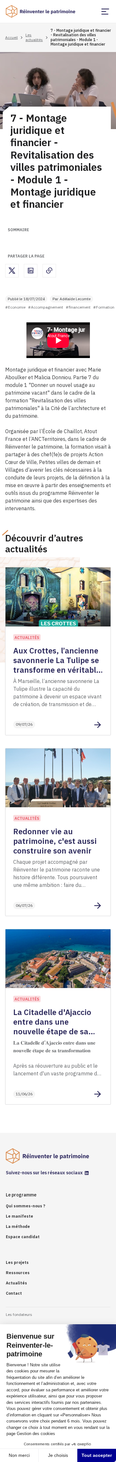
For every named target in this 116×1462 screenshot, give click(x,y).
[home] (41, 11)
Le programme (21, 1195)
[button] (105, 11)
